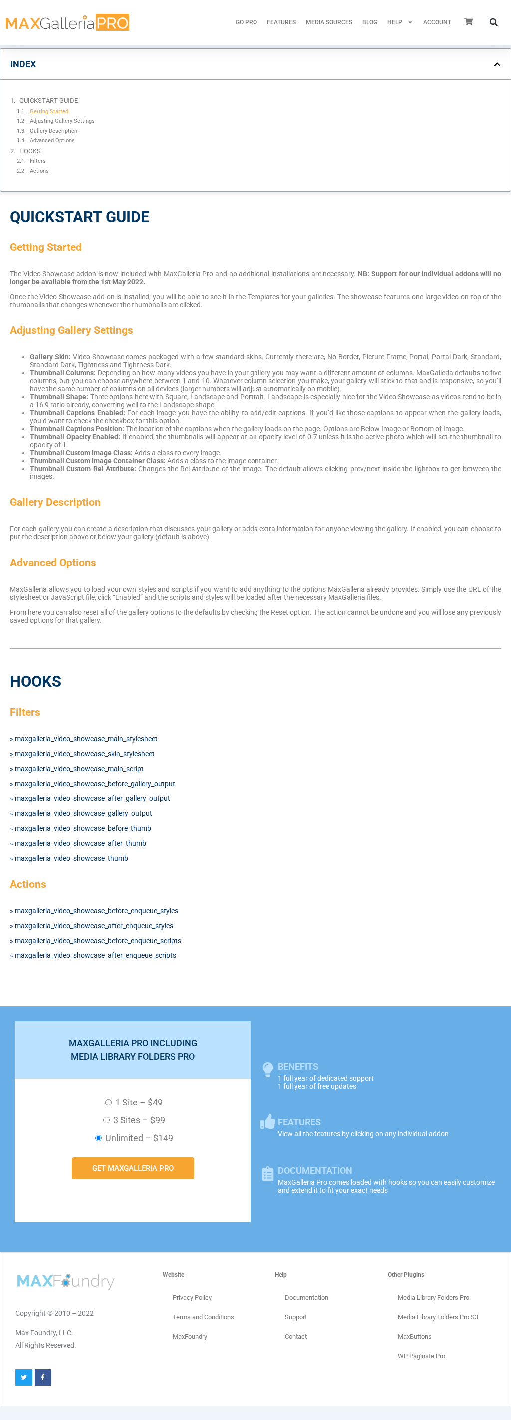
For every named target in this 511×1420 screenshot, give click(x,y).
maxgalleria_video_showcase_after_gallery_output (92, 798)
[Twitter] (23, 1377)
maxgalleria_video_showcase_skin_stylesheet (85, 754)
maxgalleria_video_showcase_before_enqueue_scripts (98, 941)
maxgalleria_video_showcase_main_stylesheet (86, 739)
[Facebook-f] (43, 1377)
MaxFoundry (190, 1336)
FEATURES (281, 22)
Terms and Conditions (203, 1317)
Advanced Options (52, 140)
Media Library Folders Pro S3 (438, 1317)
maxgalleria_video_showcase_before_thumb (83, 828)
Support (296, 1317)
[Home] (67, 22)
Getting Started (49, 111)
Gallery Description (53, 130)
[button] (493, 22)
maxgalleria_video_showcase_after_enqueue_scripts (95, 955)
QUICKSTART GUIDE (48, 100)
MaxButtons (415, 1336)
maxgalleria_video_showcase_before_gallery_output (95, 784)
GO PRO (246, 22)
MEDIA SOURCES (329, 22)
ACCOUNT (437, 22)
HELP (394, 22)
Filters (38, 161)
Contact (296, 1336)
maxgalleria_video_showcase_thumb (71, 858)
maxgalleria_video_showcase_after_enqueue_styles (94, 926)
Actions (39, 170)
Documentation (306, 1297)
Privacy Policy (192, 1297)
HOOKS (30, 151)
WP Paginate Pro (421, 1356)
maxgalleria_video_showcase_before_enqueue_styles (96, 911)
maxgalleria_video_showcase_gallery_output (83, 813)
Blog (369, 22)
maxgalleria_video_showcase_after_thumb (80, 843)
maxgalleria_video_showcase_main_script (79, 769)
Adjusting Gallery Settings (62, 120)
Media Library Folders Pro (433, 1297)
